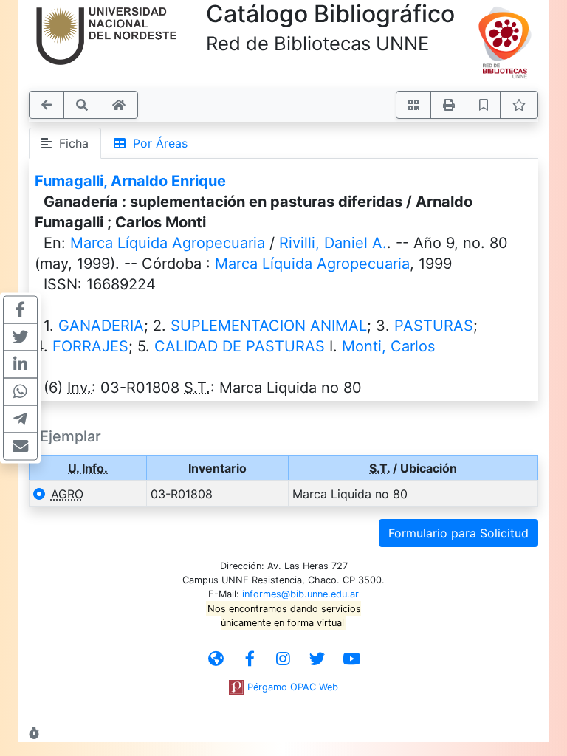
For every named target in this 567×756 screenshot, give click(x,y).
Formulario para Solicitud (458, 533)
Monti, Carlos (388, 346)
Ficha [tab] (70, 143)
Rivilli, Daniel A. (333, 243)
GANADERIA (101, 325)
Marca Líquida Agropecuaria (167, 243)
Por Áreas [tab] (157, 143)
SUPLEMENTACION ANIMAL (269, 325)
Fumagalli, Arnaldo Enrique (130, 181)
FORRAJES (90, 346)
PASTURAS (433, 325)
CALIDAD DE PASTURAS (239, 346)
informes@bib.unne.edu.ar (300, 593)
